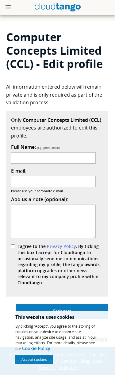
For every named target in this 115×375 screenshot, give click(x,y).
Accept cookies (34, 359)
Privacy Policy (61, 246)
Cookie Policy (36, 348)
